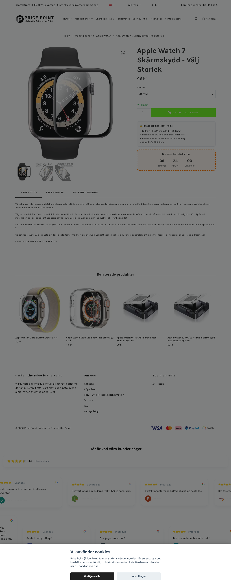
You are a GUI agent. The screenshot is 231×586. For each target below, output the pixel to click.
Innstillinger (139, 576)
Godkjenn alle (92, 576)
